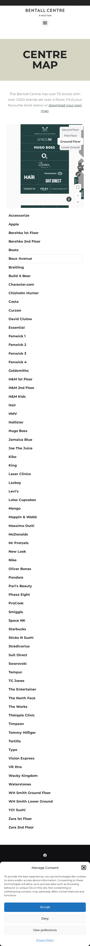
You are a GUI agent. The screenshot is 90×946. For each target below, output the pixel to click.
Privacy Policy (45, 940)
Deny (45, 918)
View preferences (45, 930)
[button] (84, 867)
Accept (45, 907)
